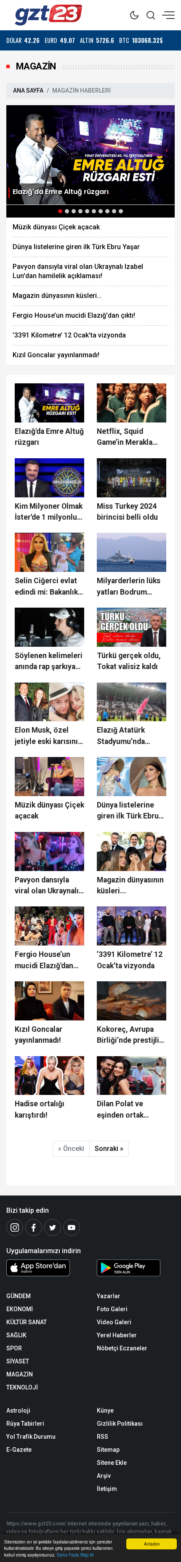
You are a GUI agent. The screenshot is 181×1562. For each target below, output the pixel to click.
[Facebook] (33, 1227)
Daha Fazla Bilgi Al (75, 1554)
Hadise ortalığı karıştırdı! (39, 1109)
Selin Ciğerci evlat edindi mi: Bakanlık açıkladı (46, 587)
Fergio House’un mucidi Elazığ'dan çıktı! (74, 315)
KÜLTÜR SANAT (26, 1322)
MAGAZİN (19, 1374)
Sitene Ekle (112, 1462)
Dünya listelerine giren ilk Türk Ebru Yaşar (76, 247)
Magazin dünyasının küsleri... (57, 296)
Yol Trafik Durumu (31, 1436)
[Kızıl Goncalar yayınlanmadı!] (49, 1000)
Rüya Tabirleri (25, 1423)
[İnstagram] (14, 1227)
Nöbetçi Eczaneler (122, 1348)
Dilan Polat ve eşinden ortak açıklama (120, 1110)
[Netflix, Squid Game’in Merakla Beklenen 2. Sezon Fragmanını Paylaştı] (131, 402)
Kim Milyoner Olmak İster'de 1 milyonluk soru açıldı (49, 512)
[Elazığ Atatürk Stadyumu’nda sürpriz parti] (131, 702)
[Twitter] (52, 1227)
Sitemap (108, 1449)
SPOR (14, 1348)
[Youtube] (71, 1227)
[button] (60, 211)
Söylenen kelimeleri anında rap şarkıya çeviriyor (49, 661)
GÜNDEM (18, 1296)
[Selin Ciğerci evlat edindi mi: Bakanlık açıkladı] (49, 552)
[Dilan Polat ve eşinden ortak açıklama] (131, 1075)
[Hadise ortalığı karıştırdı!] (49, 1075)
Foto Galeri (112, 1309)
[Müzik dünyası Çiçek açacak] (49, 776)
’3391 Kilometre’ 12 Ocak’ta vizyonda (69, 335)
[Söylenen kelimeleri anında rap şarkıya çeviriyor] (49, 627)
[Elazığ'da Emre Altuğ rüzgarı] (90, 154)
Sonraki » (109, 1149)
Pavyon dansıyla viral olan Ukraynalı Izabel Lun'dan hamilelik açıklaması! (78, 271)
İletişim (107, 1488)
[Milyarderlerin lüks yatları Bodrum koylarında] (131, 552)
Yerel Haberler (117, 1335)
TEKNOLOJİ (22, 1387)
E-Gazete (19, 1449)
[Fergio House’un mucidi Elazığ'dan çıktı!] (49, 926)
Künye (105, 1410)
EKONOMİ (19, 1309)
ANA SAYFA (28, 90)
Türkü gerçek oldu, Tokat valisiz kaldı (129, 661)
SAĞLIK (16, 1335)
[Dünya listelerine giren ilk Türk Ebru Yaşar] (131, 776)
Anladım (152, 1544)
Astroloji (18, 1410)
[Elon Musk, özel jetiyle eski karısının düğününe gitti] (49, 702)
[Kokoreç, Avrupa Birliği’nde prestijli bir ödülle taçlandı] (131, 1000)
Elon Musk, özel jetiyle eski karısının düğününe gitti (48, 736)
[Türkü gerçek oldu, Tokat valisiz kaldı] (131, 627)
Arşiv (104, 1475)
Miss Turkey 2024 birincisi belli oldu (127, 511)
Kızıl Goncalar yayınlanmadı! (56, 355)
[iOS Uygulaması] (45, 1267)
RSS (102, 1436)
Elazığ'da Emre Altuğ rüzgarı (49, 436)
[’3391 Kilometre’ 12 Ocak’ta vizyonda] (131, 926)
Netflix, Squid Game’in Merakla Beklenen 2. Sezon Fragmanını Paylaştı (130, 437)
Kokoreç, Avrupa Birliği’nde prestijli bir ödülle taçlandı (128, 1035)
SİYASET (17, 1361)
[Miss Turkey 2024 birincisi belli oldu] (131, 477)
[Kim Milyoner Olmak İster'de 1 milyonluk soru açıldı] (49, 477)
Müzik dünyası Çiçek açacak (56, 227)
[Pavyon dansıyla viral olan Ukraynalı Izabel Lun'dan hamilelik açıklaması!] (49, 851)
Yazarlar (108, 1296)
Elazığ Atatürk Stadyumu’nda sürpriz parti (121, 736)
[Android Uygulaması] (135, 1269)
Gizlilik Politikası (120, 1423)
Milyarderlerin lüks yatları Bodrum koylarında (128, 587)
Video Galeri (114, 1322)
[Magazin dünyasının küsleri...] (131, 851)
